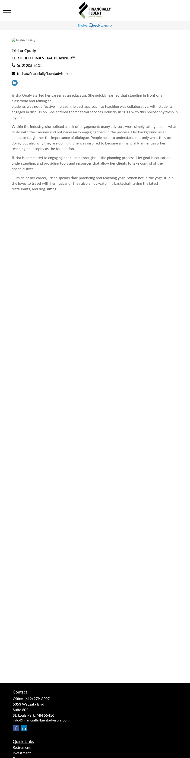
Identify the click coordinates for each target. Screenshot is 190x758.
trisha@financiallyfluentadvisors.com (46, 74)
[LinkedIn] (15, 83)
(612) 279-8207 (37, 699)
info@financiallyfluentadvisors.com (41, 720)
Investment (22, 753)
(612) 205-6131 (29, 66)
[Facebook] (16, 728)
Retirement (22, 747)
